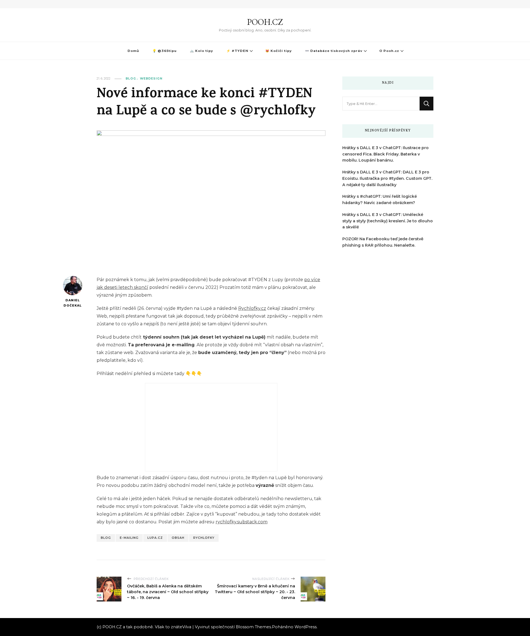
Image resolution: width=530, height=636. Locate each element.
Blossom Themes (253, 626)
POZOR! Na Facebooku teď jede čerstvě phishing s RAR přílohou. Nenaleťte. (382, 242)
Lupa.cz (155, 538)
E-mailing (129, 538)
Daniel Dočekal (72, 303)
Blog (131, 78)
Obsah (178, 538)
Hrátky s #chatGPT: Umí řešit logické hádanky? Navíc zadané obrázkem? (379, 199)
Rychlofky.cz (252, 308)
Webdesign (151, 78)
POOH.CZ (265, 22)
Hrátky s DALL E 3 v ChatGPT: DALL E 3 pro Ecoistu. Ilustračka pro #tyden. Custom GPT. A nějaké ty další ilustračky (387, 178)
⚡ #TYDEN (237, 51)
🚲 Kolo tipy (201, 51)
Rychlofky (203, 538)
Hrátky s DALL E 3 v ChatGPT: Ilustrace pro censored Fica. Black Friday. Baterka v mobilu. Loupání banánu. (385, 154)
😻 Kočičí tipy (278, 51)
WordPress (306, 626)
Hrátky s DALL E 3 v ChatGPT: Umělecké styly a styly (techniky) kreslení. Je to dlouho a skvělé (387, 221)
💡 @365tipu (164, 51)
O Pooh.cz (389, 51)
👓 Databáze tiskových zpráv (333, 51)
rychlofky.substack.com (241, 521)
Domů (133, 51)
